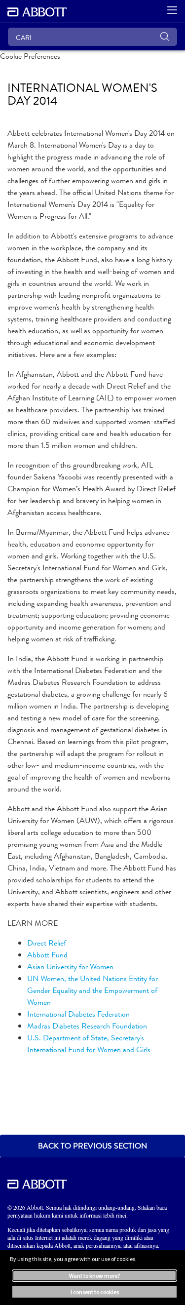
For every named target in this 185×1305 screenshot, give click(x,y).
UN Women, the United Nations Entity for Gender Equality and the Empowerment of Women (92, 990)
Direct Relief (46, 943)
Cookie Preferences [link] (30, 56)
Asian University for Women (70, 966)
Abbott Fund (47, 954)
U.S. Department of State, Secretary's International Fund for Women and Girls (88, 1043)
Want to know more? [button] (94, 1275)
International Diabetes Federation (78, 1014)
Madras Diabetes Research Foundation (87, 1025)
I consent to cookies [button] (95, 1292)
